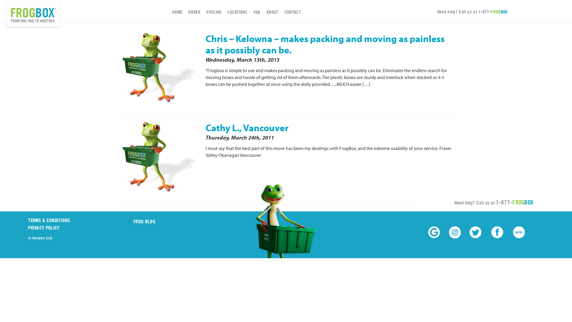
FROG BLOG (144, 221)
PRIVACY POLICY (44, 228)
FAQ (257, 12)
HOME (177, 12)
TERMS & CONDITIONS (49, 220)
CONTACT (293, 12)
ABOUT (272, 12)
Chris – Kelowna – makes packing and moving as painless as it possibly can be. (325, 44)
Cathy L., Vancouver (247, 128)
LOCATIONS (238, 12)
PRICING (213, 12)
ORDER (194, 12)
